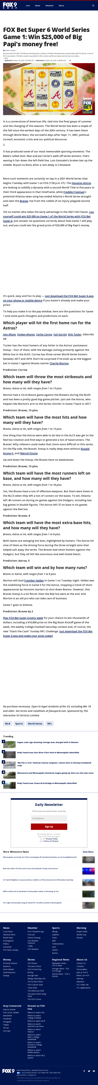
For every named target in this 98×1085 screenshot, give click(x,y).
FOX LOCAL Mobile (11, 1012)
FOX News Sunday (10, 950)
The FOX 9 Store (34, 999)
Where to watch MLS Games (36, 1056)
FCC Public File (83, 984)
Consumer (7, 947)
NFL (49, 723)
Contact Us (81, 963)
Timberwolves (58, 944)
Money (7, 959)
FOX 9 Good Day (34, 969)
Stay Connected (12, 1005)
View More (88, 851)
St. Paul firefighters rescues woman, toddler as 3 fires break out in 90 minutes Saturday (38, 880)
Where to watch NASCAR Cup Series (36, 1025)
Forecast (31, 934)
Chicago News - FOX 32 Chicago (60, 969)
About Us (82, 959)
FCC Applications (83, 988)
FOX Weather (33, 949)
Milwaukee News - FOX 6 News (59, 964)
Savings (6, 975)
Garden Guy (81, 934)
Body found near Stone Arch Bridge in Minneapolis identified (47, 783)
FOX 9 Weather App (36, 931)
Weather (33, 927)
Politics (6, 944)
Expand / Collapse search (93, 6)
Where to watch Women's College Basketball (35, 1044)
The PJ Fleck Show (35, 981)
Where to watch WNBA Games (34, 1051)
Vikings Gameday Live (36, 978)
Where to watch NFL (36, 1012)
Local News (8, 931)
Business (6, 966)
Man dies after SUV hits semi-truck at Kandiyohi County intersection (30, 868)
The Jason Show (34, 966)
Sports (19, 723)
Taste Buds (32, 988)
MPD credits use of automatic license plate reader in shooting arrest (30, 891)
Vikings (55, 931)
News (6, 927)
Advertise (80, 981)
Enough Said (33, 975)
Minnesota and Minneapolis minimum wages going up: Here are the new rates (55, 773)
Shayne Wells (82, 931)
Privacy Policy (52, 839)
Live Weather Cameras (33, 941)
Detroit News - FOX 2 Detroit (61, 975)
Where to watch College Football (34, 1016)
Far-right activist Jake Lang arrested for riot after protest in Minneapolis (32, 903)
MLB (6, 58)
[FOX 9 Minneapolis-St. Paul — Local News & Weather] (11, 5)
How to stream (9, 1009)
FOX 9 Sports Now (35, 984)
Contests (80, 966)
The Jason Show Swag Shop (37, 995)
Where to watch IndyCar (34, 1030)
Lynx (54, 947)
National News (9, 934)
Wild (54, 940)
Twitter (6, 1025)
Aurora (55, 953)
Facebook (7, 1018)
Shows (31, 959)
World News (8, 937)
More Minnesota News (16, 851)
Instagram (7, 1021)
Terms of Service (50, 841)
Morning (81, 927)
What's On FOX (83, 975)
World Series (35, 723)
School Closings (34, 937)
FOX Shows (32, 963)
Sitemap (80, 978)
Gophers (55, 934)
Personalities (82, 969)
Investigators (8, 940)
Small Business (9, 972)
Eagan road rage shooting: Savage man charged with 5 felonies (47, 742)
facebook (84, 1071)
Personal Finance (10, 963)
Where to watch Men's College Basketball (34, 1037)
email (94, 1071)
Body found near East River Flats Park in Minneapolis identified (48, 752)
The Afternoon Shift (36, 991)
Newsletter (7, 1015)
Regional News (60, 959)
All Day (30, 972)
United (54, 950)
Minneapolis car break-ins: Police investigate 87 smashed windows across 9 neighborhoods (40, 857)
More (61, 5)
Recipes (80, 937)
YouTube (6, 1031)
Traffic (30, 946)
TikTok (6, 1028)
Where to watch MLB (36, 1021)
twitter (89, 1071)
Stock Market (8, 969)
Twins (54, 937)
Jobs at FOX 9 (82, 972)
